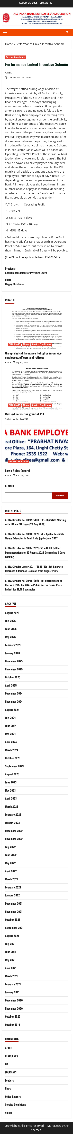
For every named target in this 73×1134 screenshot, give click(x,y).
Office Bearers (13, 1096)
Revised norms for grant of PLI (24, 414)
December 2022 (14, 831)
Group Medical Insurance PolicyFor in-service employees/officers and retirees (33, 355)
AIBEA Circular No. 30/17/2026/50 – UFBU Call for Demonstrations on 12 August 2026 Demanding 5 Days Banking (35, 552)
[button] (5, 32)
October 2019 (12, 1025)
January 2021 (12, 992)
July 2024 (10, 718)
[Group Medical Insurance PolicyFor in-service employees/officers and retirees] (36, 328)
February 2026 (13, 645)
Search (9, 486)
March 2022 (11, 879)
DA (6, 1064)
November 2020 (14, 1008)
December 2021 (13, 903)
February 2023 (13, 814)
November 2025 (14, 669)
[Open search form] (67, 32)
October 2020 (12, 1016)
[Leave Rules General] (36, 445)
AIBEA (8, 72)
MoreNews (54, 1126)
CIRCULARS (14, 344)
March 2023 (11, 806)
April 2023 (11, 798)
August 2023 (12, 774)
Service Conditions (15, 57)
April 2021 (10, 968)
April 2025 (11, 685)
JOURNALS (10, 1072)
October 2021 (12, 919)
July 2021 (10, 944)
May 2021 (10, 960)
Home (9, 44)
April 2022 (11, 871)
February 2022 (13, 887)
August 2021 (12, 936)
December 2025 (14, 661)
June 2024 (10, 726)
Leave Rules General (17, 470)
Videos (8, 1113)
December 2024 (14, 693)
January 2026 (12, 653)
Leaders (9, 1080)
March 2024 (11, 750)
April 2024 (11, 742)
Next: (14, 282)
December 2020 (14, 1000)
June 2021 (10, 952)
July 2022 (10, 847)
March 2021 (11, 976)
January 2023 (12, 823)
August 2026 (12, 613)
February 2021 (13, 984)
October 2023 (12, 758)
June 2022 (10, 855)
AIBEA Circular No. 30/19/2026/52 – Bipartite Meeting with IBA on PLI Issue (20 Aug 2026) (35, 522)
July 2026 (10, 621)
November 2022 (14, 839)
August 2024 (12, 710)
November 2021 (13, 912)
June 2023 (10, 782)
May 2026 (10, 637)
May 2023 (10, 790)
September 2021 (14, 928)
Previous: (26, 270)
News (26, 344)
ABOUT (8, 1048)
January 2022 (12, 895)
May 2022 (10, 863)
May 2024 (10, 734)
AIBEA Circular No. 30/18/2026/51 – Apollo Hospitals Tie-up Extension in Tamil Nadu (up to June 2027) (34, 536)
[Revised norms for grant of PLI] (36, 388)
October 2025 (12, 677)
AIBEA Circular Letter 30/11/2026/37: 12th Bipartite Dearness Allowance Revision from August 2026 (34, 569)
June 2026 (11, 629)
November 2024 (14, 701)
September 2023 (14, 766)
